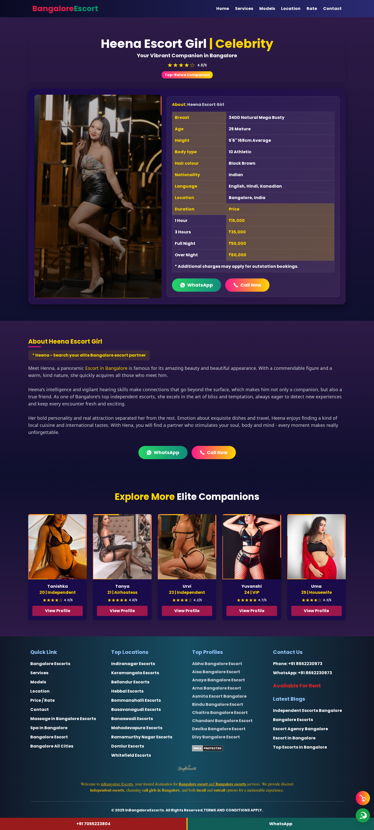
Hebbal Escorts (127, 691)
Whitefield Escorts (131, 755)
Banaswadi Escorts (132, 719)
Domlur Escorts (127, 746)
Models (267, 8)
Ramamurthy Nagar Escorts (141, 737)
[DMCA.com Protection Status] (227, 748)
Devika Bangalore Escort (219, 729)
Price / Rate (42, 700)
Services (244, 8)
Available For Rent (297, 685)
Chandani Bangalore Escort (222, 721)
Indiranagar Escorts (133, 664)
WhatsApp (200, 285)
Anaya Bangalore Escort (218, 680)
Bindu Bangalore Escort (217, 704)
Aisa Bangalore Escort (216, 672)
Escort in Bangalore (106, 368)
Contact (332, 8)
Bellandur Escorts (130, 682)
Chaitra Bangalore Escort (220, 712)
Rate (312, 8)
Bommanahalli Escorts (136, 700)
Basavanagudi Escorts (136, 709)
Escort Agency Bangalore (300, 729)
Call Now (250, 285)
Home (222, 8)
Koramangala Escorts (135, 673)
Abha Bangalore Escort (217, 664)
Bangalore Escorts (50, 664)
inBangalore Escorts (117, 783)
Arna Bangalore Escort (216, 688)
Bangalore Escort (49, 737)
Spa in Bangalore (48, 728)
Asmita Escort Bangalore (219, 696)
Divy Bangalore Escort (216, 737)
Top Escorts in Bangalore (300, 747)
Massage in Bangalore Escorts (63, 719)
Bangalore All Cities (51, 746)
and (212, 783)
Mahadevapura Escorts (136, 728)
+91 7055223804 (93, 824)
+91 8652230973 (305, 664)
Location (290, 8)
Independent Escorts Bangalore (307, 710)
